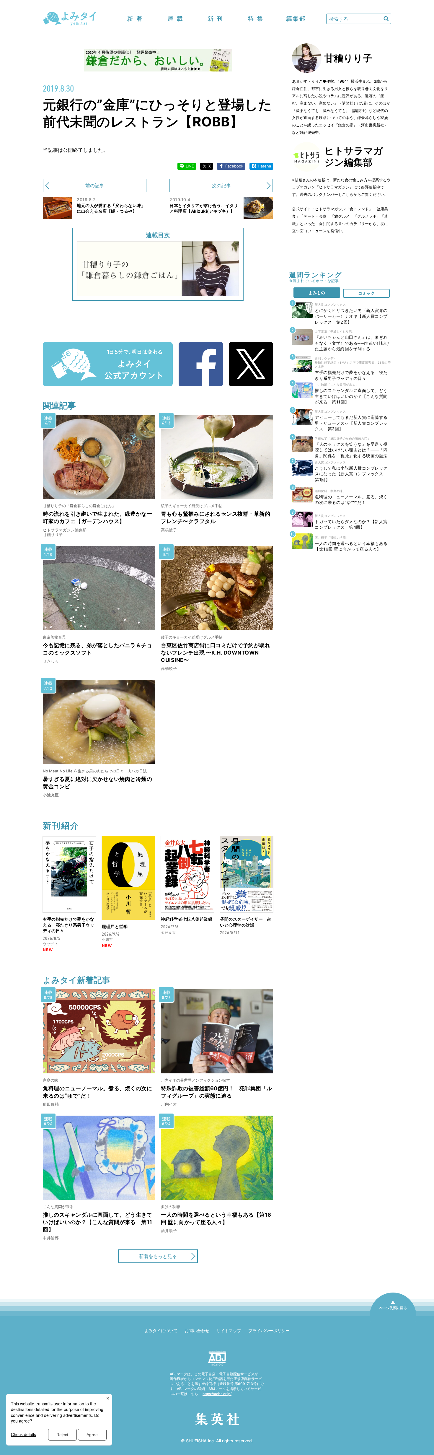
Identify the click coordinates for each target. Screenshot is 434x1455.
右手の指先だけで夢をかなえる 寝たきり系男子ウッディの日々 (68, 925)
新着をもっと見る (158, 1256)
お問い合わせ (197, 1330)
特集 (255, 19)
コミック (366, 293)
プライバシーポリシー (269, 1330)
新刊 (215, 19)
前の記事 (94, 185)
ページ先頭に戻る (393, 1316)
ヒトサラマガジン (330, 208)
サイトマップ (228, 1330)
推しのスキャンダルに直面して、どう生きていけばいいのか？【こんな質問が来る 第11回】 (97, 1222)
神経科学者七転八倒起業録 (186, 919)
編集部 (295, 19)
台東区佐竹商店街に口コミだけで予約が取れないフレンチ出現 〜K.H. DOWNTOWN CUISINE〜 (215, 652)
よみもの (317, 292)
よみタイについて (160, 1330)
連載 (175, 19)
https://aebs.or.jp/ (217, 1393)
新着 (134, 19)
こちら (347, 194)
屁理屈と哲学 (115, 926)
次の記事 (221, 185)
